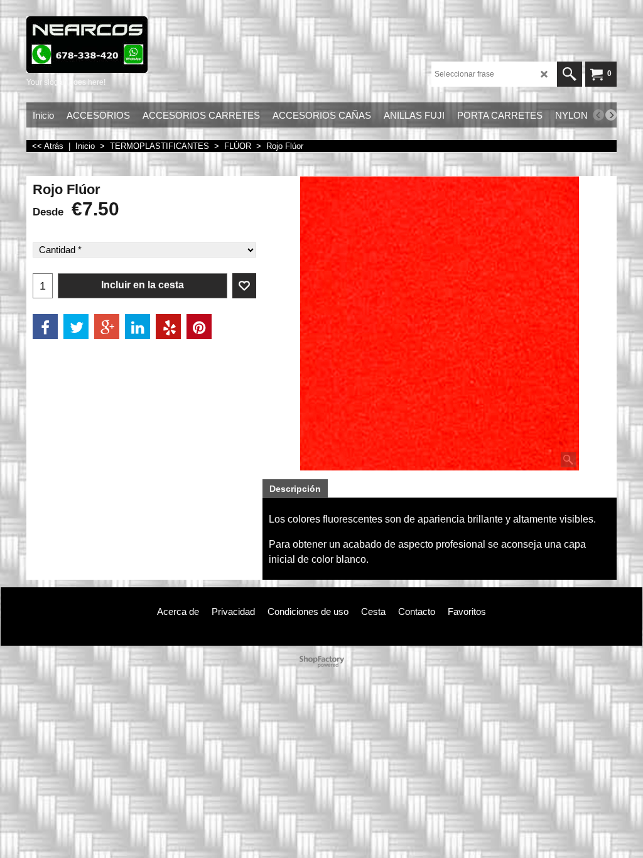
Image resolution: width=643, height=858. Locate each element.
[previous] (598, 115)
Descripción (295, 489)
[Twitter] (76, 326)
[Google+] (106, 326)
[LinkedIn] (137, 326)
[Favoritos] (244, 286)
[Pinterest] (199, 326)
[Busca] (569, 74)
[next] (611, 115)
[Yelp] (168, 326)
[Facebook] (45, 326)
